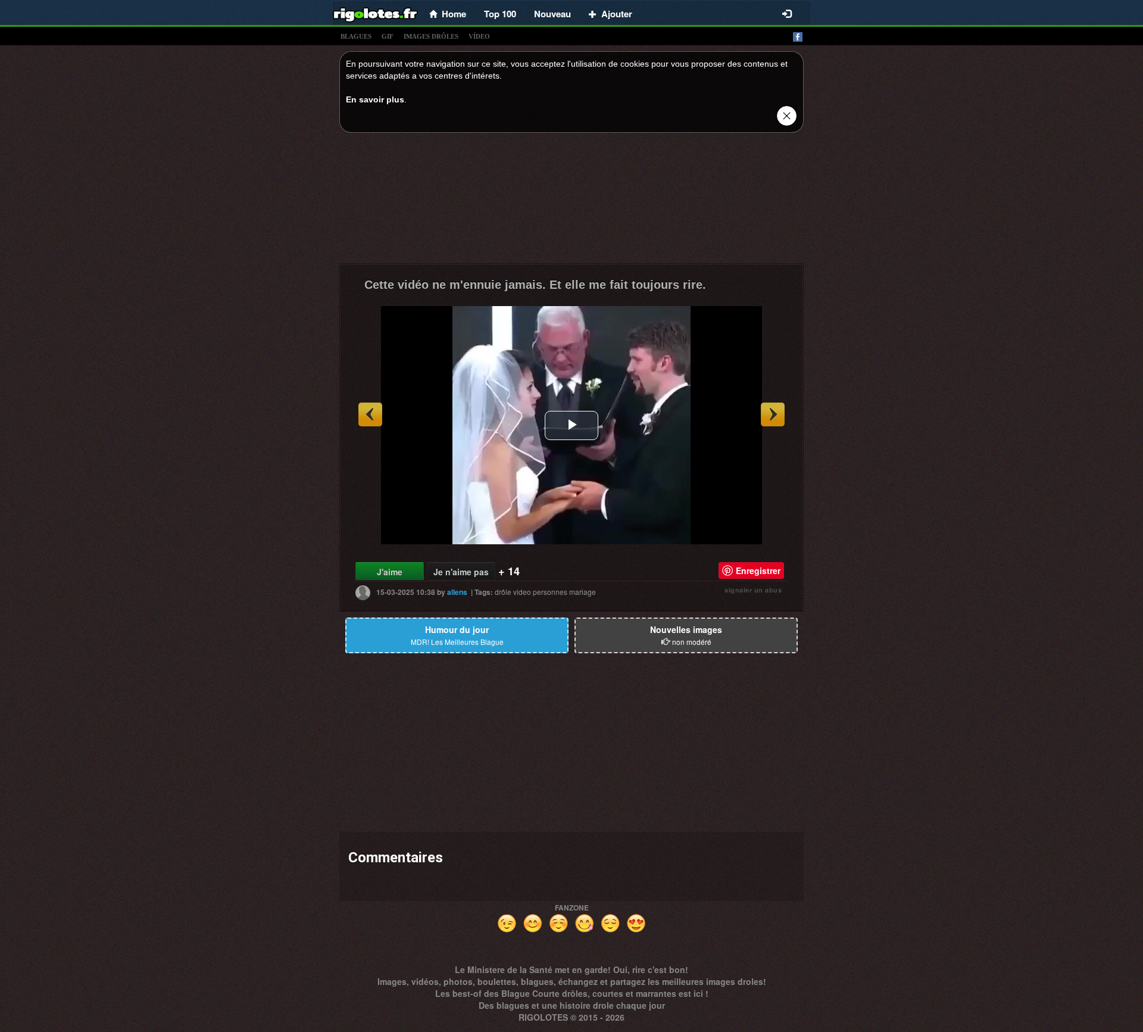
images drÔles (431, 36)
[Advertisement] (571, 201)
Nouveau (552, 13)
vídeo (479, 36)
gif (388, 36)
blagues (356, 36)
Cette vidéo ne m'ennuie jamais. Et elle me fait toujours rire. (535, 284)
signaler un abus (753, 589)
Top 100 (500, 13)
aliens (457, 592)
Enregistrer (758, 570)
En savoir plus (375, 99)
